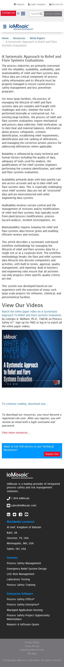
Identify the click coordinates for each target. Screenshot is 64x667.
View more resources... (16, 432)
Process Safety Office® (20, 599)
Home (5, 38)
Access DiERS (53, 13)
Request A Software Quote (23, 624)
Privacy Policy (32, 642)
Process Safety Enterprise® (23, 604)
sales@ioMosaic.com (23, 505)
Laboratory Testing (18, 579)
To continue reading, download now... (25, 403)
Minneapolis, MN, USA (20, 543)
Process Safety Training (21, 584)
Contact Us (8, 12)
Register (42, 4)
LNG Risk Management (20, 574)
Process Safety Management (24, 563)
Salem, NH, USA (16, 548)
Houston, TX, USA (18, 538)
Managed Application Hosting (25, 610)
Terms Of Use (32, 646)
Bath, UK (12, 532)
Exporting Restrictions (32, 649)
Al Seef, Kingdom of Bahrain (24, 527)
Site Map (32, 653)
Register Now (52, 454)
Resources (19, 38)
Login (33, 4)
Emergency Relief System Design (27, 568)
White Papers (37, 38)
